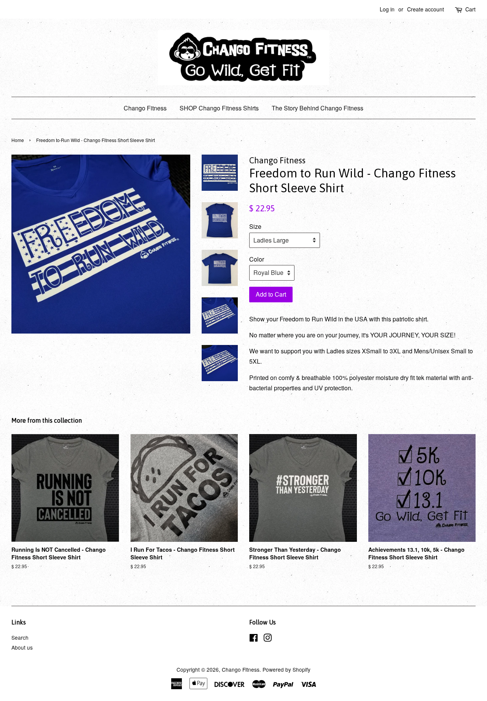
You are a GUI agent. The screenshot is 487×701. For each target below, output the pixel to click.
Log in (387, 9)
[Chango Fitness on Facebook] (253, 639)
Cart (470, 9)
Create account (425, 9)
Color (256, 259)
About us (22, 647)
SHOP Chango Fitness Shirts (219, 108)
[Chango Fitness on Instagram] (267, 639)
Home (17, 140)
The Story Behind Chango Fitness (317, 108)
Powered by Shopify (286, 669)
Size (255, 226)
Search (20, 637)
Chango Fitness (145, 108)
